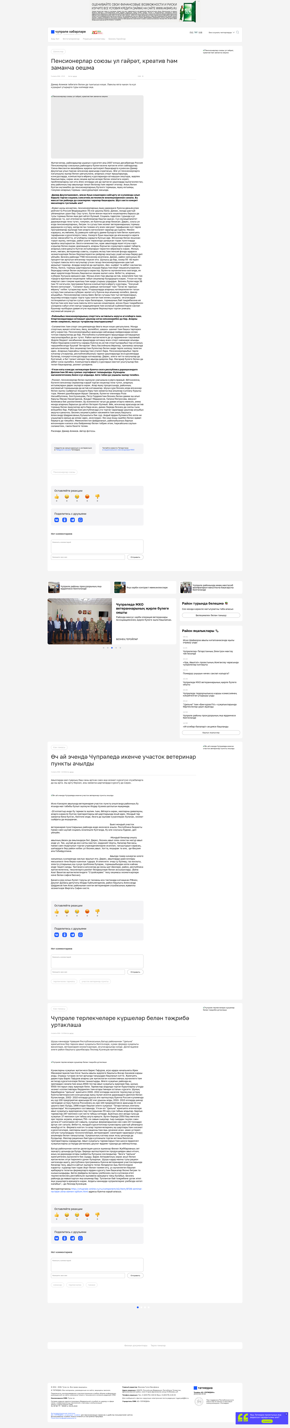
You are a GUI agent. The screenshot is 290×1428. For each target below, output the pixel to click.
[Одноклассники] (64, 520)
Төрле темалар (158, 1345)
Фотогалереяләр (71, 39)
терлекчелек (75, 1285)
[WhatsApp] (80, 520)
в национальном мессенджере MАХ (118, 450)
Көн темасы (59, 747)
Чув (200, 32)
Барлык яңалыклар (211, 732)
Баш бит (55, 39)
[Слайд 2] (107, 647)
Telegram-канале (63, 450)
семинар (57, 1285)
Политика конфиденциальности (63, 1418)
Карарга (267, 1421)
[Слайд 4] (116, 647)
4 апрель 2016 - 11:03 (58, 1033)
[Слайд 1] (103, 647)
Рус (191, 32)
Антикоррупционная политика (63, 1413)
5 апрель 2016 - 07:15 (58, 76)
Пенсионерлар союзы (64, 472)
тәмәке (91, 1285)
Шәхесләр (58, 51)
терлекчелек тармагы (64, 981)
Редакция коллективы (94, 39)
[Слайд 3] (112, 647)
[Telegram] (72, 520)
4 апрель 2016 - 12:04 (58, 772)
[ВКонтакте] (56, 520)
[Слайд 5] (120, 647)
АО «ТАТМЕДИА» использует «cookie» (66, 1415)
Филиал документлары (135, 1345)
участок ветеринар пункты (95, 981)
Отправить (135, 557)
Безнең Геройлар (117, 39)
